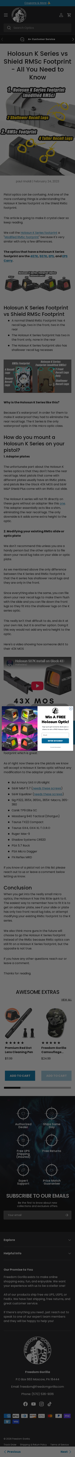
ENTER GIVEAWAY (55, 740)
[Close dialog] (70, 708)
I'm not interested (55, 747)
